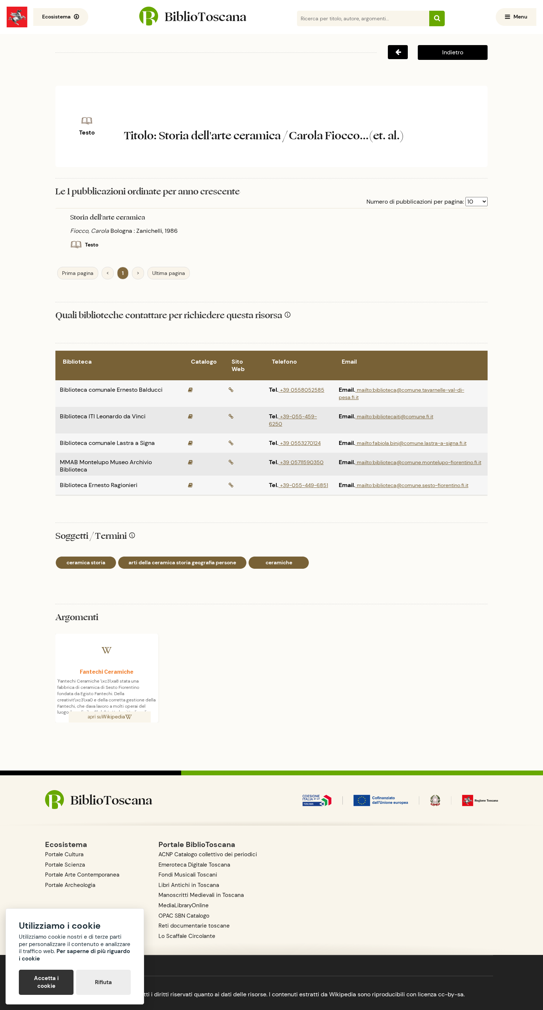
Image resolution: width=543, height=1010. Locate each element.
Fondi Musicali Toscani (187, 874)
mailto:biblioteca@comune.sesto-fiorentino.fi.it (411, 485)
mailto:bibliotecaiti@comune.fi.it (394, 416)
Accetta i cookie (46, 982)
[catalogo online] (190, 390)
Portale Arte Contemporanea (82, 874)
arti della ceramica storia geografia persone (182, 562)
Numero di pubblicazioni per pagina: (415, 201)
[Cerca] (437, 18)
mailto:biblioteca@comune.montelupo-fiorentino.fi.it (418, 462)
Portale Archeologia (70, 885)
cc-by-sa (451, 994)
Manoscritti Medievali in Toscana (201, 895)
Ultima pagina (168, 273)
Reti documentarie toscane (194, 925)
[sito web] (231, 390)
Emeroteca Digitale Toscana (194, 864)
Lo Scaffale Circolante (186, 936)
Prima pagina (77, 273)
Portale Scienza (65, 864)
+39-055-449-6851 (303, 485)
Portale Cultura (64, 854)
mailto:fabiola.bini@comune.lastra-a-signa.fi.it (411, 443)
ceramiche (279, 562)
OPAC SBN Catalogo (183, 915)
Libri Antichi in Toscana (188, 885)
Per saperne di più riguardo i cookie (74, 955)
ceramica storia (85, 562)
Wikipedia (113, 716)
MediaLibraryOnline (183, 905)
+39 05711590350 (301, 462)
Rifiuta (103, 982)
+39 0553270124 (300, 443)
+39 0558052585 (301, 390)
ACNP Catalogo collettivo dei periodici (207, 854)
